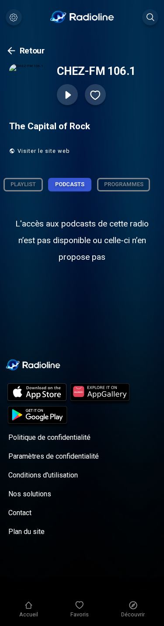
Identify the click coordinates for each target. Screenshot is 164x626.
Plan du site (26, 531)
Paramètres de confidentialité (53, 456)
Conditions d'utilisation (43, 475)
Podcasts (69, 184)
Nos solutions (29, 494)
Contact (19, 513)
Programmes (123, 184)
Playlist (23, 184)
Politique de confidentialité (49, 437)
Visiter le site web (43, 151)
